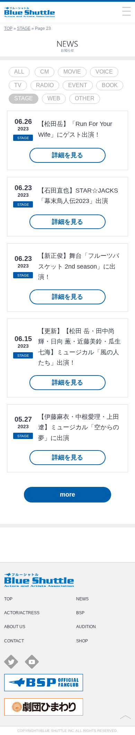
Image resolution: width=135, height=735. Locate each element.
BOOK (110, 85)
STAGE (23, 28)
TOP (8, 28)
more (67, 494)
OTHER (84, 98)
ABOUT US (14, 626)
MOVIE (72, 72)
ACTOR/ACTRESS (21, 612)
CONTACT (14, 641)
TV (17, 85)
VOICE (104, 72)
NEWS (82, 599)
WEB (53, 98)
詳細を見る (67, 155)
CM (44, 72)
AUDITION (86, 626)
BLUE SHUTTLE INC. (57, 731)
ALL (19, 72)
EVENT (77, 85)
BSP (80, 612)
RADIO (45, 85)
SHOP (82, 641)
